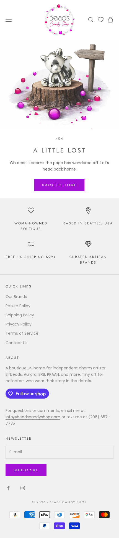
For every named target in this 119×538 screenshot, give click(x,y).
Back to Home (59, 185)
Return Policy (18, 306)
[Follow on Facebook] (8, 488)
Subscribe (26, 470)
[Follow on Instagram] (22, 488)
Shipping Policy (20, 315)
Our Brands (16, 296)
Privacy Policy (19, 324)
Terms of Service (22, 333)
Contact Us (16, 343)
